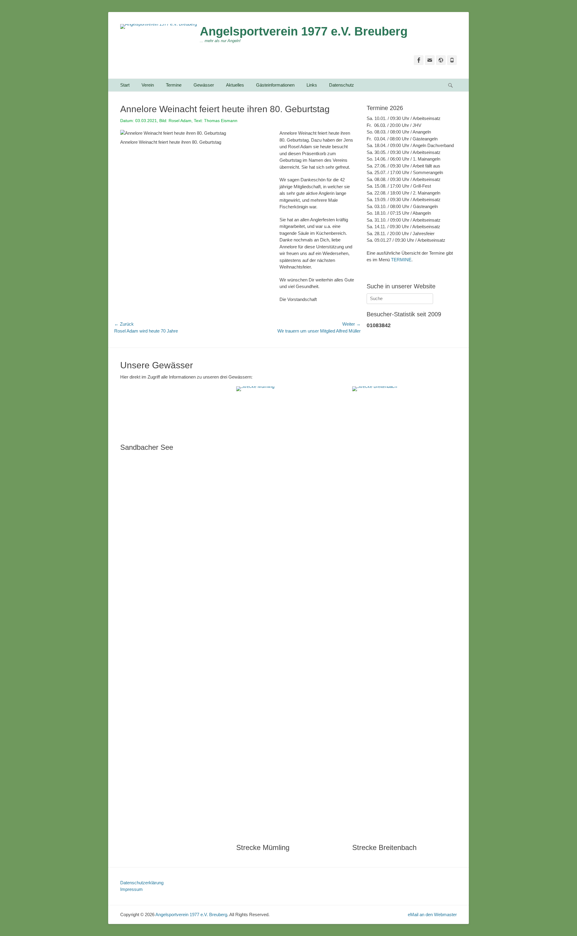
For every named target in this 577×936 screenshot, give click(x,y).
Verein (148, 84)
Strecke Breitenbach (384, 847)
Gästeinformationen (275, 84)
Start (125, 84)
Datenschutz (341, 84)
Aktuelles (235, 84)
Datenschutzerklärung (141, 882)
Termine (174, 84)
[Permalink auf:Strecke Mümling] (288, 611)
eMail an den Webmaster (432, 914)
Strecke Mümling (262, 847)
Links (312, 84)
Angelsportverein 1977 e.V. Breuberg (304, 31)
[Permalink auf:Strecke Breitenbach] (404, 611)
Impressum (131, 889)
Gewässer (204, 84)
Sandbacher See (146, 447)
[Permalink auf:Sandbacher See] (172, 411)
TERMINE (401, 259)
